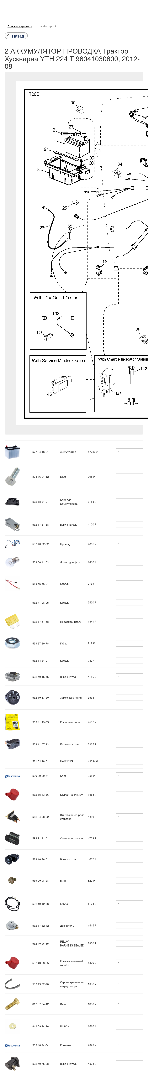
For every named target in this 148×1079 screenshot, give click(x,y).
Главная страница (20, 27)
